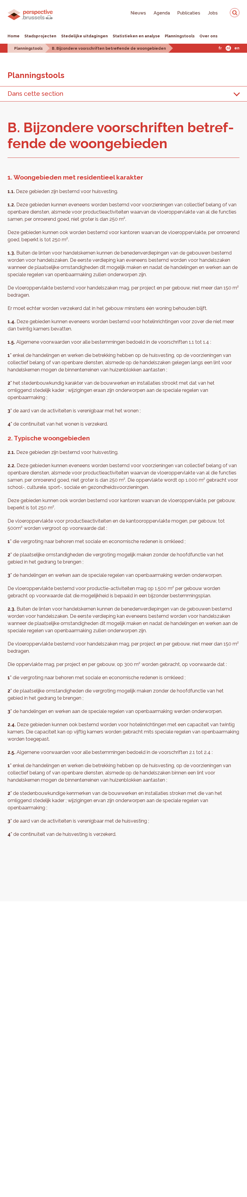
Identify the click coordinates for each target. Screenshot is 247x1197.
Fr (220, 48)
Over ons (208, 36)
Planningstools (180, 36)
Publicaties (188, 12)
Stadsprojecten (40, 36)
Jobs (213, 12)
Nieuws (138, 12)
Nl (228, 48)
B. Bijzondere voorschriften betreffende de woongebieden (109, 48)
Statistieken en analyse (136, 36)
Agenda (162, 12)
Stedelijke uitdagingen (84, 36)
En (236, 48)
